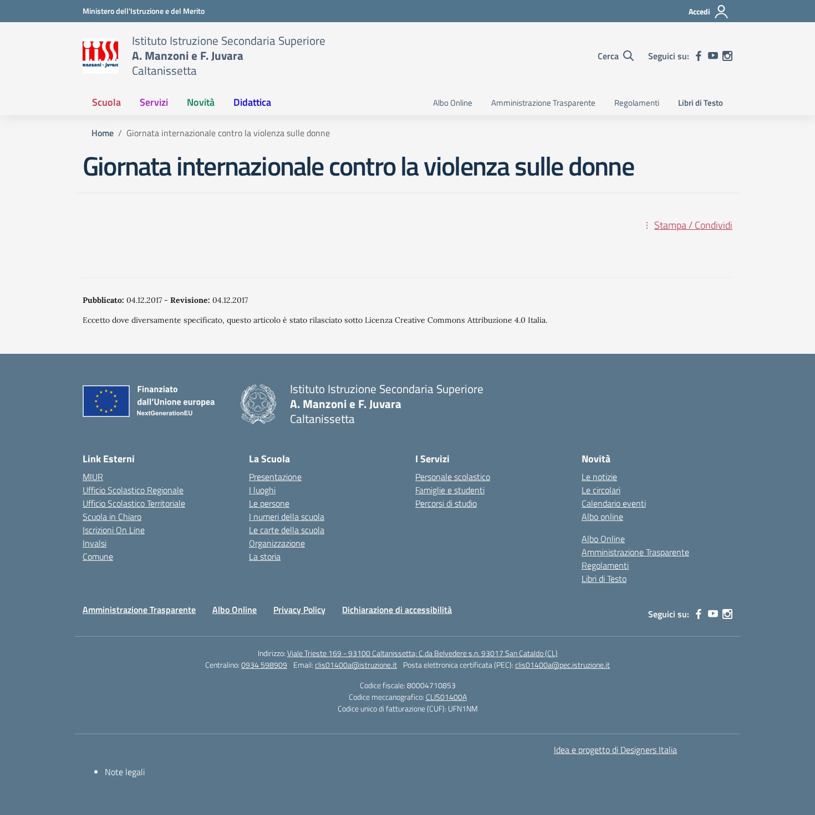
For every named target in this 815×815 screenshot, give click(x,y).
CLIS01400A (446, 697)
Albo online (602, 516)
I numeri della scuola (286, 516)
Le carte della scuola (286, 530)
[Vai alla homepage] (100, 56)
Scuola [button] (106, 102)
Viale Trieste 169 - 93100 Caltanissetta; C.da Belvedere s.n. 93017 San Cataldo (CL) (422, 653)
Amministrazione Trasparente (543, 102)
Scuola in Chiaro (112, 516)
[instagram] (727, 56)
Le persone (269, 503)
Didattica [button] (252, 102)
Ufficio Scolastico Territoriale (134, 503)
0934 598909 (264, 664)
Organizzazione (277, 543)
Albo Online (452, 102)
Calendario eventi (614, 503)
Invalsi (94, 543)
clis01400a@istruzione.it (356, 664)
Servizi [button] (154, 102)
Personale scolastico (452, 476)
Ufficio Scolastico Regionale (133, 490)
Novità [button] (201, 102)
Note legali (125, 771)
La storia (265, 556)
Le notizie (599, 476)
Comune (98, 556)
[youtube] (713, 56)
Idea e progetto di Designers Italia (615, 749)
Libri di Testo (700, 102)
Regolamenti (636, 102)
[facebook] (699, 56)
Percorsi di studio (446, 503)
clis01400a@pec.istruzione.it (562, 664)
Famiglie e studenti (450, 490)
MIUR (93, 476)
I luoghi (262, 490)
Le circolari (601, 490)
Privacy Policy (299, 609)
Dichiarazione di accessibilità (397, 609)
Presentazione (275, 476)
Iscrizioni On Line (114, 530)
